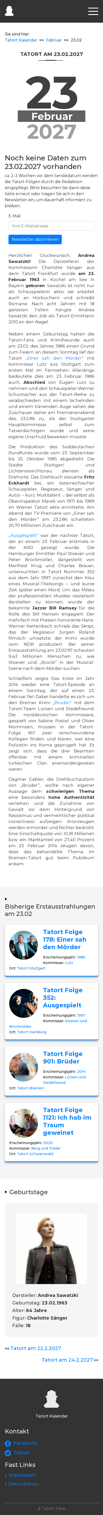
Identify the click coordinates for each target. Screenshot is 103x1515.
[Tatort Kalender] (9, 10)
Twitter (22, 1453)
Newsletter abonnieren (35, 239)
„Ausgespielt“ (23, 535)
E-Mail (14, 216)
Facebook (25, 1443)
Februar (54, 40)
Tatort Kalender (21, 40)
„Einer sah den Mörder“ (55, 358)
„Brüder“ (62, 702)
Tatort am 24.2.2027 (67, 1360)
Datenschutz (23, 1484)
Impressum (22, 1475)
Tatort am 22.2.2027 (35, 1348)
